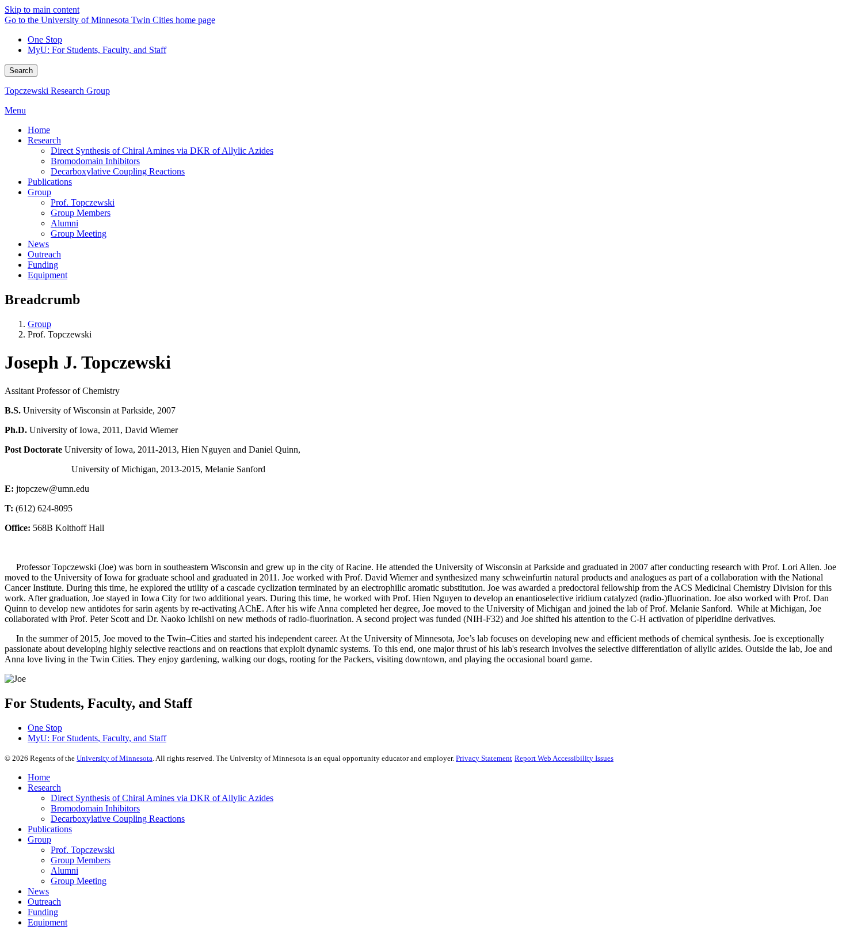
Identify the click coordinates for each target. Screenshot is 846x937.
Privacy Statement (484, 758)
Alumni (64, 870)
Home (39, 777)
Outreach (44, 901)
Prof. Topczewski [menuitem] (83, 202)
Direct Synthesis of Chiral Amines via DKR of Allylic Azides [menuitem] (162, 150)
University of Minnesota (115, 758)
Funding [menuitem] (43, 265)
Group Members (80, 860)
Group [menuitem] (39, 192)
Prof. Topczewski (83, 850)
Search (21, 70)
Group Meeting (78, 881)
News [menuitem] (38, 244)
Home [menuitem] (39, 130)
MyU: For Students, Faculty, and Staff (97, 50)
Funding (43, 912)
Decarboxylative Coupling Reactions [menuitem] (118, 171)
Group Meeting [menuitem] (78, 233)
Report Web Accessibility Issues (564, 758)
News (38, 891)
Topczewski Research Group (57, 91)
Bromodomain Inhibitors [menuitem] (95, 161)
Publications (50, 829)
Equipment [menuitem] (47, 275)
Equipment (47, 922)
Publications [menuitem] (50, 182)
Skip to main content (42, 9)
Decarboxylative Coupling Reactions (118, 819)
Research (44, 787)
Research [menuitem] (44, 140)
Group (39, 324)
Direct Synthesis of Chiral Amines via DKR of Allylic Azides (162, 798)
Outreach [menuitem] (44, 254)
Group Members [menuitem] (80, 213)
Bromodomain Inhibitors (95, 808)
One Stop (45, 39)
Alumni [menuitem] (64, 223)
